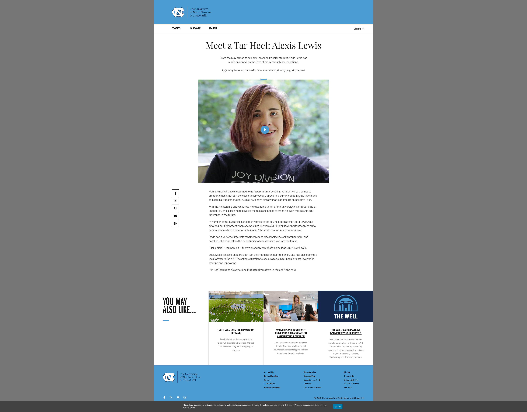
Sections (357, 28)
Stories (176, 28)
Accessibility (269, 372)
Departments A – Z (312, 380)
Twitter (171, 397)
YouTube (178, 397)
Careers (267, 380)
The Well (348, 388)
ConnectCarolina (271, 376)
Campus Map (309, 376)
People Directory (351, 384)
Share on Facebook (175, 193)
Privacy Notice (189, 408)
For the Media (269, 384)
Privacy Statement (272, 388)
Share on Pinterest (175, 208)
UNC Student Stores (312, 388)
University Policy (351, 380)
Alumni (347, 372)
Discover (195, 28)
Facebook (164, 397)
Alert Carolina (310, 372)
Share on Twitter (175, 201)
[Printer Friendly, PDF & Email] (175, 223)
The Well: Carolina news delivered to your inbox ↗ (346, 331)
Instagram (184, 397)
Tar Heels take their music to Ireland (236, 331)
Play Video (265, 130)
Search (213, 28)
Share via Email (175, 216)
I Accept (337, 406)
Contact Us (349, 376)
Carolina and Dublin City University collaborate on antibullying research (291, 333)
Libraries (307, 384)
